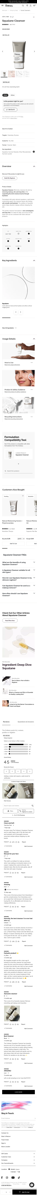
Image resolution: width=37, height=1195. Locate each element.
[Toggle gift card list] (34, 1153)
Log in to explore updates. (18, 2)
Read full (12, 364)
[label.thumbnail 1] (4, 74)
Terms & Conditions (5, 1184)
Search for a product (13, 471)
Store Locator (5, 1146)
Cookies (24, 1184)
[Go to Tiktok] (19, 1177)
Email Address (5, 1118)
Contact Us (30, 1127)
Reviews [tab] (6, 722)
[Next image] (34, 51)
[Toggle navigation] (2, 5)
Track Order (5, 1140)
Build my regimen (9, 178)
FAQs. (21, 116)
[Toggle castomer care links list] (34, 1157)
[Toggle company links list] (34, 1160)
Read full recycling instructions (14, 419)
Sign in (3, 1143)
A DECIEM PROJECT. (6, 1185)
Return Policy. (13, 118)
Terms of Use (17, 1127)
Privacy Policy (9, 1127)
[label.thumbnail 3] (19, 74)
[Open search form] (23, 5)
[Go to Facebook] (2, 1177)
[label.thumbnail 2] (11, 74)
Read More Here (10, 620)
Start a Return (6, 1136)
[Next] (35, 1)
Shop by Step (14, 10)
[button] (34, 166)
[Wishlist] (34, 16)
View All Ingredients (8, 328)
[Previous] (1, 1)
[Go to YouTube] (13, 1177)
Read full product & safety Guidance (15, 391)
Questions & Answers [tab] (26, 722)
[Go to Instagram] (7, 1177)
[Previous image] (2, 51)
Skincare (4, 10)
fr (17, 1171)
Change (17, 1169)
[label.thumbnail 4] (26, 74)
